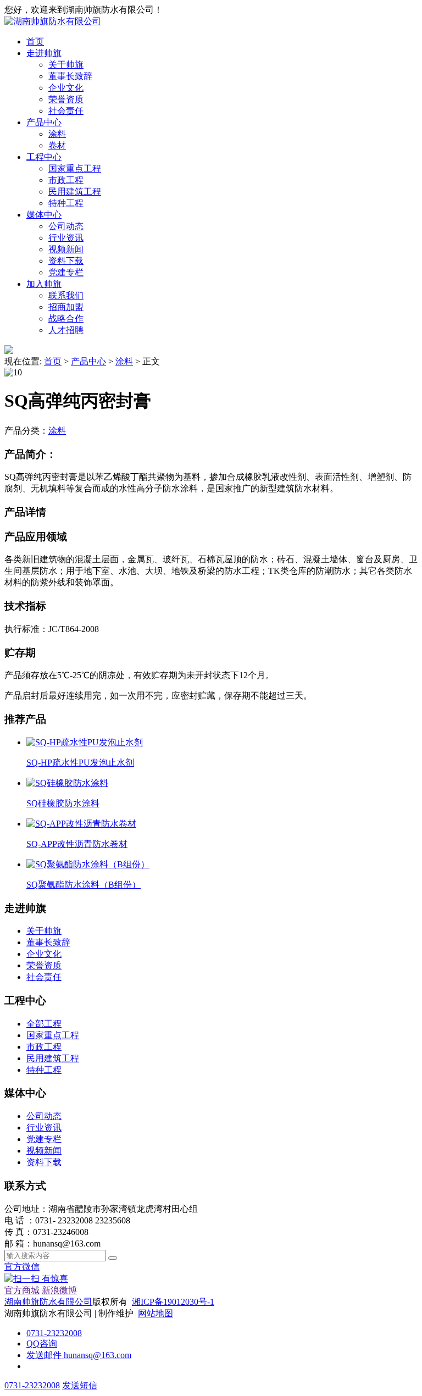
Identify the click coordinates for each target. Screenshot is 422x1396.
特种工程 (66, 203)
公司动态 (66, 226)
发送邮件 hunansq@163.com (78, 1355)
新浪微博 (59, 1290)
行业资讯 (66, 237)
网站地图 (155, 1313)
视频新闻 (66, 249)
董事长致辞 (70, 76)
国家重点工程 (74, 168)
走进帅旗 (44, 53)
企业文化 (66, 87)
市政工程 (66, 180)
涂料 (57, 134)
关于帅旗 (66, 64)
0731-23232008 (54, 1333)
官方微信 (36, 1272)
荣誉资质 (66, 99)
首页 (35, 41)
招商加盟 (66, 307)
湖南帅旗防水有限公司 (48, 1301)
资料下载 (66, 260)
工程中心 (44, 157)
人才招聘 (66, 330)
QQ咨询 (41, 1343)
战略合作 (66, 318)
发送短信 (79, 1385)
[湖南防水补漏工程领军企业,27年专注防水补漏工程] (52, 21)
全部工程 (44, 1023)
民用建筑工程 (74, 191)
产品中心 (44, 122)
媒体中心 (44, 214)
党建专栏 (66, 272)
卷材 (57, 145)
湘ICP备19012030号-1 (173, 1301)
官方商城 (22, 1290)
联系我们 (66, 295)
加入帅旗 (44, 284)
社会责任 (66, 110)
